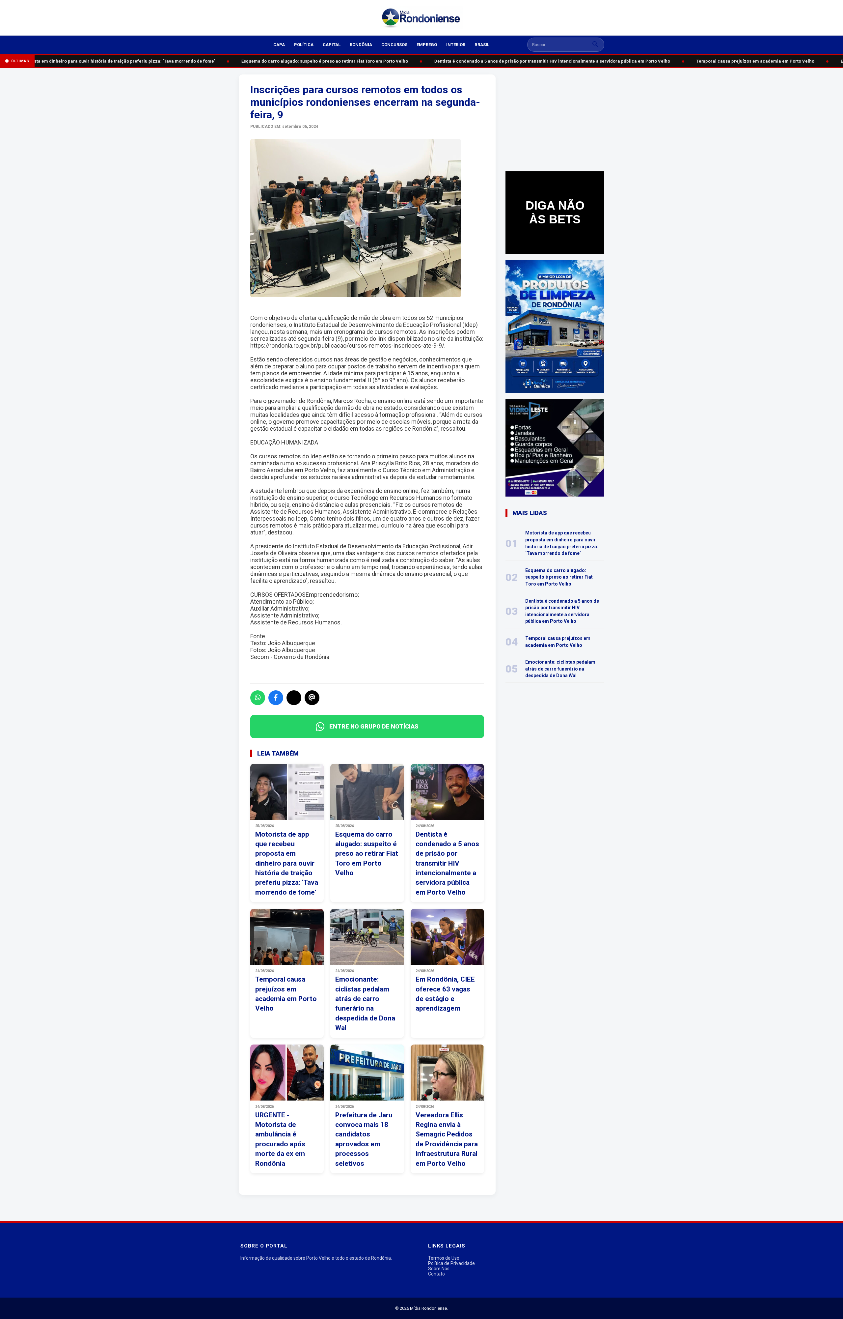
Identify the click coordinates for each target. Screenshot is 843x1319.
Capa (279, 44)
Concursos (394, 44)
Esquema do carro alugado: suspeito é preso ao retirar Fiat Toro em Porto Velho (314, 61)
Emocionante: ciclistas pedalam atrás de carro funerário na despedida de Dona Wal (560, 668)
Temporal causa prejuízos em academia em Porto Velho (745, 61)
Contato (436, 1273)
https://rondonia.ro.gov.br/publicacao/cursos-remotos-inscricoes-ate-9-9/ (347, 345)
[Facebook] (275, 697)
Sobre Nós (438, 1268)
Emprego (427, 44)
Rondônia (361, 44)
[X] (293, 697)
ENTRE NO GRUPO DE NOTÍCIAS (374, 726)
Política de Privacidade (451, 1263)
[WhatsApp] (257, 697)
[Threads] (312, 697)
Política (303, 44)
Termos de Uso (443, 1258)
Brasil (482, 44)
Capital (331, 44)
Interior (455, 44)
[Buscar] (595, 44)
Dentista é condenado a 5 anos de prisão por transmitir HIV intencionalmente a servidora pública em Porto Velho (542, 61)
